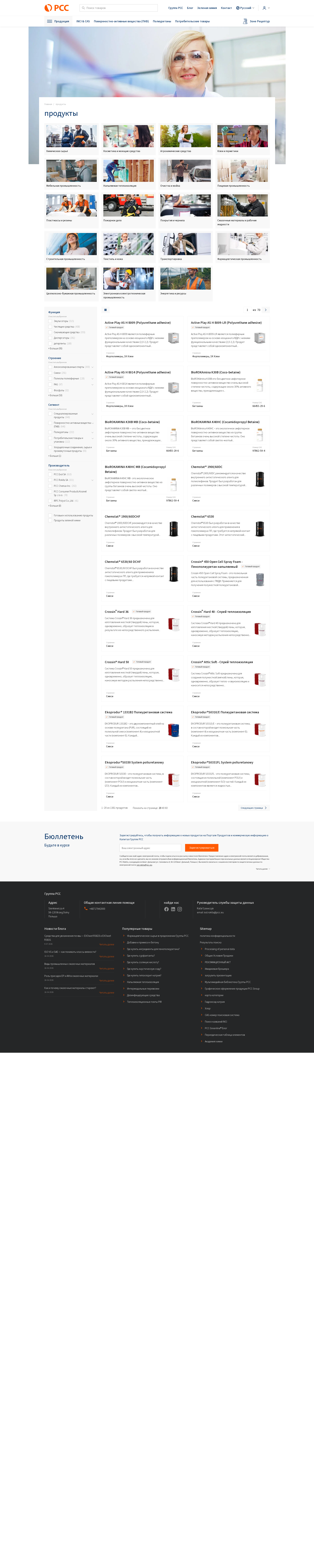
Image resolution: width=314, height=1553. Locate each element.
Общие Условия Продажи (219, 955)
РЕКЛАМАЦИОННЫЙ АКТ (218, 962)
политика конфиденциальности (217, 936)
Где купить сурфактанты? (141, 955)
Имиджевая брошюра (217, 969)
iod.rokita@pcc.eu (144, 865)
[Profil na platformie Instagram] (179, 909)
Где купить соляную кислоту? (143, 962)
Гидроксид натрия (215, 1002)
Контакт (226, 7)
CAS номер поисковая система (222, 1015)
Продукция (61, 21)
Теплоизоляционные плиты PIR (144, 1002)
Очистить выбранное (57, 316)
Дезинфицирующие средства (143, 995)
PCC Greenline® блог (216, 1028)
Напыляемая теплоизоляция (143, 982)
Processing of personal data (220, 949)
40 (163, 808)
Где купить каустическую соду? (144, 969)
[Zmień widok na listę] (105, 310)
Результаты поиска (210, 942)
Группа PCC (175, 7)
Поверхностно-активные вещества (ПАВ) (121, 21)
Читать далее (262, 869)
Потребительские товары (192, 21)
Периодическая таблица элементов (225, 1035)
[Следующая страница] (266, 310)
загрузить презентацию (218, 975)
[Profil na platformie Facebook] (166, 909)
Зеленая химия (207, 7)
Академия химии (214, 1041)
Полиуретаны (162, 21)
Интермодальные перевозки (143, 988)
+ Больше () (55, 348)
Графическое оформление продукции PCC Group (232, 988)
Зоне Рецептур (260, 21)
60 (166, 808)
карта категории (214, 995)
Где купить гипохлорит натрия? (144, 975)
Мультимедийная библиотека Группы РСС (228, 982)
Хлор (207, 1008)
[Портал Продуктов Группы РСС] (56, 8)
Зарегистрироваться (201, 847)
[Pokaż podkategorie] (92, 367)
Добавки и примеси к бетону (143, 942)
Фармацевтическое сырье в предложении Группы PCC (158, 936)
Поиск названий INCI (216, 1021)
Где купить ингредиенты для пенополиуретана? (153, 949)
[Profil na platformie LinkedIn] (173, 909)
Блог (190, 7)
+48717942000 (97, 909)
